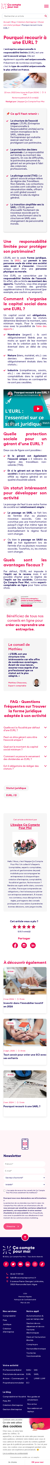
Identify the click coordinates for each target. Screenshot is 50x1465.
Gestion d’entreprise (12, 1409)
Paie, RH (7, 1401)
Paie (5, 1320)
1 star (15, 927)
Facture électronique (36, 1348)
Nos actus (32, 1404)
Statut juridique (16, 788)
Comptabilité (9, 1316)
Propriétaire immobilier (13, 1382)
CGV (25, 1293)
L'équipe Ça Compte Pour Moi (30, 101)
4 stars (29, 927)
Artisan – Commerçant (13, 1378)
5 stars (33, 927)
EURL (28, 1374)
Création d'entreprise (26, 22)
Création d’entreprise (13, 1405)
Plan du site (25, 1303)
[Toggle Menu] (46, 6)
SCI (27, 1382)
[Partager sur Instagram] (24, 945)
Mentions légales (25, 1297)
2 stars (19, 927)
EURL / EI (11, 795)
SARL (36, 1374)
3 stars (24, 927)
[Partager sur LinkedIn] (33, 945)
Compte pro (32, 1344)
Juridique (7, 1324)
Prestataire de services (13, 1374)
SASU (18, 260)
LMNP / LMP (39, 1378)
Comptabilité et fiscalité (14, 1396)
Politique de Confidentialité (25, 1300)
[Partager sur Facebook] (15, 945)
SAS (36, 1370)
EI (27, 1378)
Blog (13, 22)
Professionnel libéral (12, 1370)
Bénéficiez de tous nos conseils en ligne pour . (25, 622)
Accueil (6, 22)
